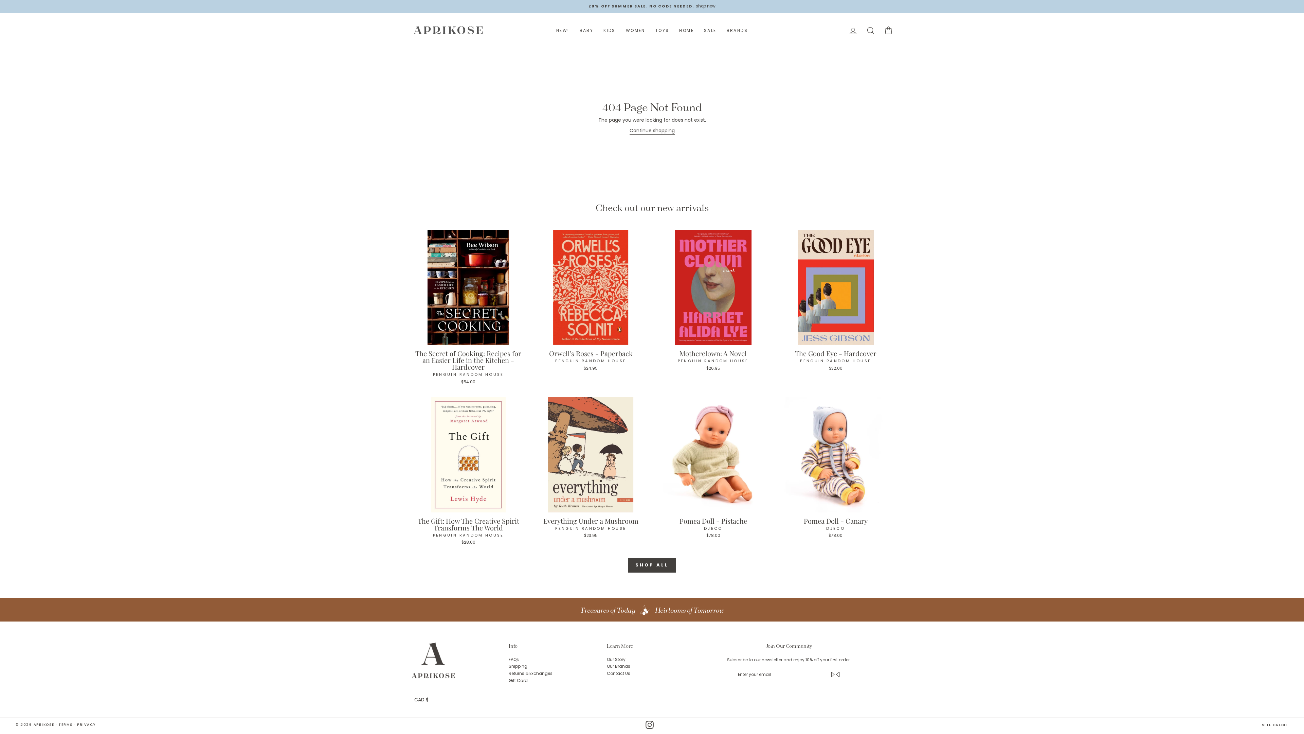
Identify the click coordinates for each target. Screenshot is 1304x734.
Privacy (86, 724)
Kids (609, 30)
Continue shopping (652, 130)
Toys (662, 30)
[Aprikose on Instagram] (650, 725)
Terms (65, 724)
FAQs (514, 659)
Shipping (518, 666)
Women (635, 30)
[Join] (835, 674)
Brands (737, 30)
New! (562, 30)
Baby (587, 30)
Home (686, 30)
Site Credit (1275, 725)
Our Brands (618, 666)
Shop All (651, 565)
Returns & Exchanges (531, 673)
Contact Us (618, 673)
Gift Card (518, 680)
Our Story (616, 659)
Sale (710, 30)
